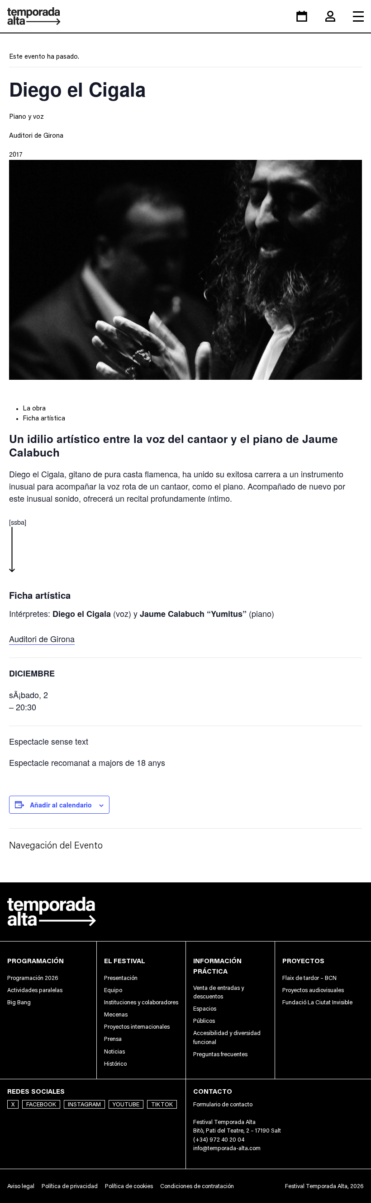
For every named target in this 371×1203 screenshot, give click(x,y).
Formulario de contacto (222, 1104)
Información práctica (217, 965)
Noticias (114, 1051)
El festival (124, 960)
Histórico (115, 1064)
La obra (34, 408)
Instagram (84, 1104)
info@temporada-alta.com (227, 1148)
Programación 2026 (32, 978)
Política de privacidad (70, 1186)
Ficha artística (44, 417)
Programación (35, 960)
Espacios (204, 1009)
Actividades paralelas (34, 990)
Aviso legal (20, 1186)
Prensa (113, 1039)
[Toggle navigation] (358, 16)
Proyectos (303, 960)
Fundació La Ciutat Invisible (317, 1002)
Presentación (121, 978)
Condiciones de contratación (197, 1186)
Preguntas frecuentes (220, 1054)
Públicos (204, 1021)
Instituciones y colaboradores (141, 1002)
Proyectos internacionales (137, 1027)
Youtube (126, 1104)
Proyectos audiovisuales (313, 990)
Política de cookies (129, 1186)
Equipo (113, 990)
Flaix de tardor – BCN (309, 978)
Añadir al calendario (61, 804)
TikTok (162, 1104)
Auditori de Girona (36, 135)
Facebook (41, 1104)
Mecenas (116, 1014)
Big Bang (19, 1002)
